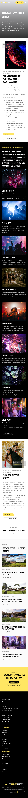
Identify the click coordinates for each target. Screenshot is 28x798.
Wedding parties (6, 597)
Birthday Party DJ (8, 191)
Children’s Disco (6, 704)
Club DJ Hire (6, 223)
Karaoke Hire (5, 713)
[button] (26, 2)
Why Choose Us (6, 756)
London (4, 741)
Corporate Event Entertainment (10, 708)
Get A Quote (5, 763)
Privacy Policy (15, 791)
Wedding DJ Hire (6, 724)
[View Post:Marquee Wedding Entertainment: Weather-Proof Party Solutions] (14, 588)
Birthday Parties (6, 699)
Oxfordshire (5, 739)
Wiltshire (4, 732)
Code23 (16, 792)
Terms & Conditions (7, 791)
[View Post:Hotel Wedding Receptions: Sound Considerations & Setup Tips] (14, 642)
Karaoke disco (7, 323)
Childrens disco (7, 355)
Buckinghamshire (6, 743)
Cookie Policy (21, 791)
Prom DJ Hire (5, 717)
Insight (8, 569)
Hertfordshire (5, 737)
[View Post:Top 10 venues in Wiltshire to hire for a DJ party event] (14, 560)
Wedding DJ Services (9, 289)
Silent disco (6, 420)
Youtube (4, 774)
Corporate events (8, 257)
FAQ (3, 758)
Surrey (3, 745)
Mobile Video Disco (7, 715)
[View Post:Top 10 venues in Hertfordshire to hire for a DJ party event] (14, 615)
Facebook (4, 769)
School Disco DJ (6, 719)
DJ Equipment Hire (7, 710)
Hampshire (5, 748)
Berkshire (4, 730)
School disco (6, 388)
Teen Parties (5, 701)
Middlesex (4, 734)
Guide (3, 569)
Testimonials (5, 754)
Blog (3, 761)
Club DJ (4, 706)
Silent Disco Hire (6, 721)
